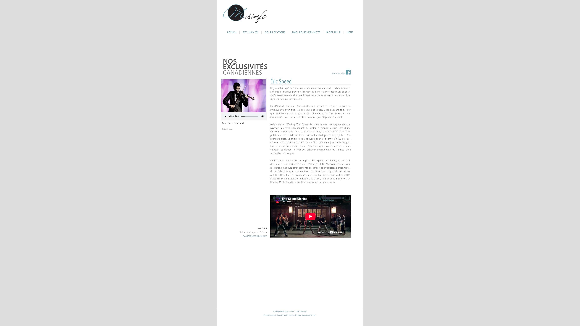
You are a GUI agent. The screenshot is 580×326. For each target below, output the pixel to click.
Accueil (232, 32)
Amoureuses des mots (306, 32)
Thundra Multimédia (285, 315)
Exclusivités (251, 32)
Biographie (333, 32)
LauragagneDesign (309, 315)
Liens (350, 32)
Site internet (338, 73)
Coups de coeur (275, 32)
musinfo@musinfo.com (255, 236)
